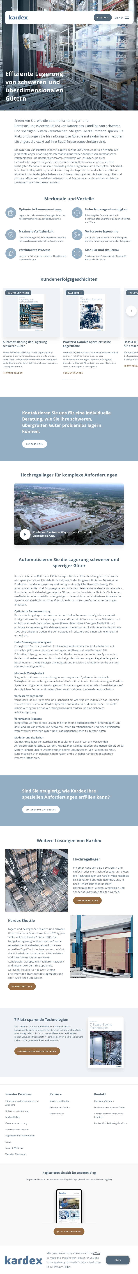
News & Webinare (14, 1147)
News (8, 1141)
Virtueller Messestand (16, 1154)
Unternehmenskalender (17, 1129)
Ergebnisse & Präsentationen (19, 1135)
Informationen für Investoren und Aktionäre (21, 1103)
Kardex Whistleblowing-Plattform (110, 1123)
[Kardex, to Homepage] (18, 17)
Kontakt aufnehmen (104, 1101)
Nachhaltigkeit (12, 1117)
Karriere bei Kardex (59, 1101)
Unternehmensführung (16, 1110)
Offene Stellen (57, 1113)
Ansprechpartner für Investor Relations (108, 1115)
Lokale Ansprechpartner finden (109, 1107)
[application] (69, 1260)
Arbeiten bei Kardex (60, 1107)
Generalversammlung (16, 1123)
